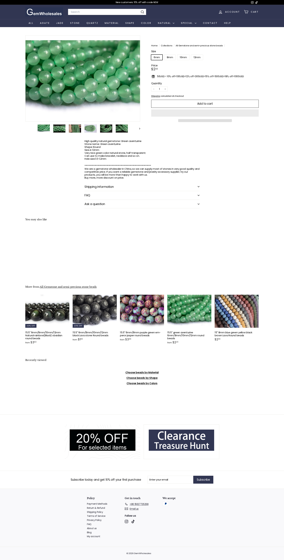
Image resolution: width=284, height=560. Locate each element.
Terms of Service (96, 516)
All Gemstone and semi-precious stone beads (199, 45)
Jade (59, 23)
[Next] (138, 128)
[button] (205, 113)
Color (146, 23)
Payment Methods (97, 503)
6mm (157, 57)
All (31, 23)
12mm (197, 57)
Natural (165, 23)
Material (112, 23)
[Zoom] (82, 78)
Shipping (155, 96)
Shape (129, 23)
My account (93, 536)
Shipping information (99, 187)
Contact (210, 23)
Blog (89, 532)
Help (227, 23)
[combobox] (107, 12)
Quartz (92, 23)
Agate (45, 23)
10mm (183, 57)
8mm (170, 57)
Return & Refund (96, 508)
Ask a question (94, 204)
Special (187, 23)
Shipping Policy (95, 512)
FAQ (87, 195)
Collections (167, 45)
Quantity (156, 83)
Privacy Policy (94, 520)
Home (154, 45)
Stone (75, 23)
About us (92, 528)
